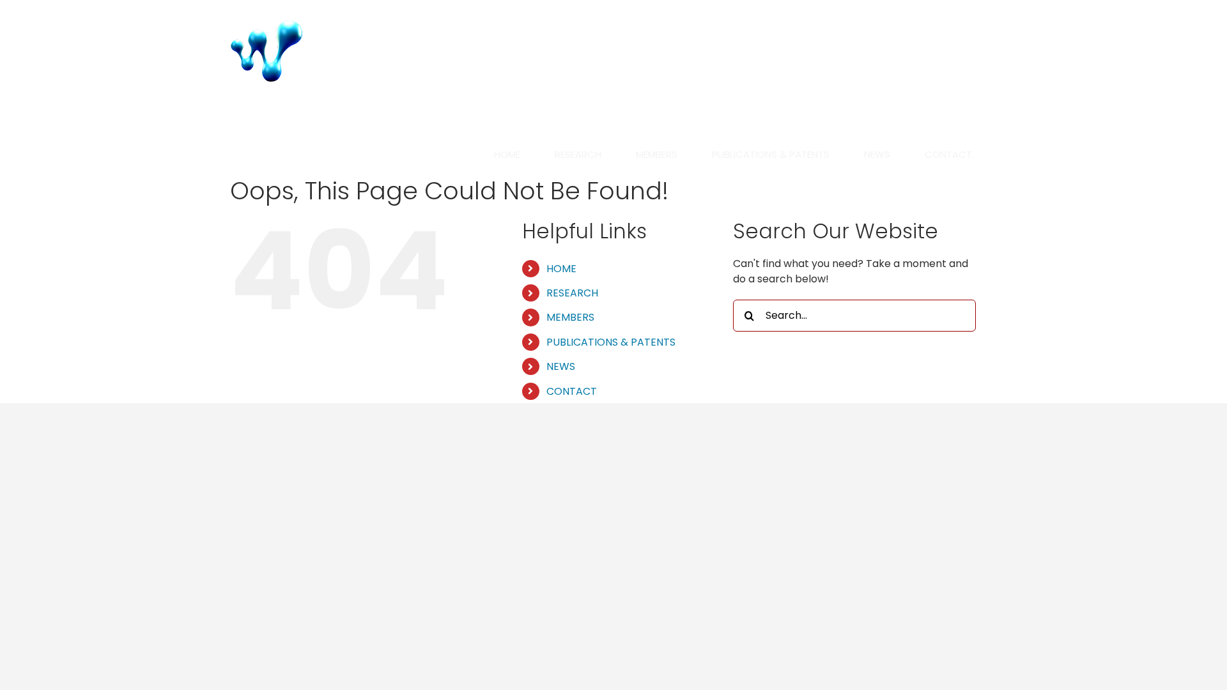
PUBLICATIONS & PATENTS (610, 342)
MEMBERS (570, 317)
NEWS (560, 366)
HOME (561, 268)
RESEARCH (572, 293)
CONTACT (571, 391)
